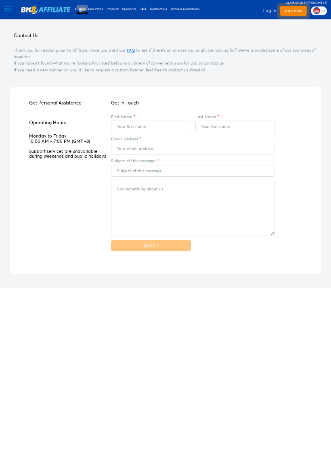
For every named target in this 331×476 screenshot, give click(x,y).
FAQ (131, 50)
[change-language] (319, 10)
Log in (269, 10)
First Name (121, 117)
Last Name (205, 117)
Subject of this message (133, 161)
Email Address (124, 139)
